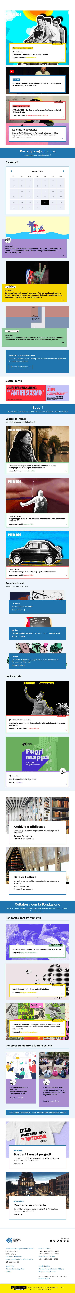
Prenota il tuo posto (22, 889)
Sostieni (17, 1163)
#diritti (20, 1098)
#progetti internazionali (28, 953)
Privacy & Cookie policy (15, 1269)
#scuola (19, 782)
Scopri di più (17, 610)
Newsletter (10, 1266)
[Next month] (63, 171)
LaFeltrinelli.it (44, 1266)
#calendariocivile (32, 115)
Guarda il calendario (19, 367)
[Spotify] (68, 1241)
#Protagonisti (43, 115)
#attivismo (55, 1101)
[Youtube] (58, 1241)
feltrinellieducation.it (47, 1271)
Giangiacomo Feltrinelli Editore (51, 1269)
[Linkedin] (64, 1241)
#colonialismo (33, 728)
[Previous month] (11, 171)
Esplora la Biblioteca (22, 839)
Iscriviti (17, 1214)
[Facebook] (51, 1241)
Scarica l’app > (44, 1279)
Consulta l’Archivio (21, 836)
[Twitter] (54, 1241)
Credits (8, 1271)
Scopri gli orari (20, 886)
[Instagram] (61, 1241)
